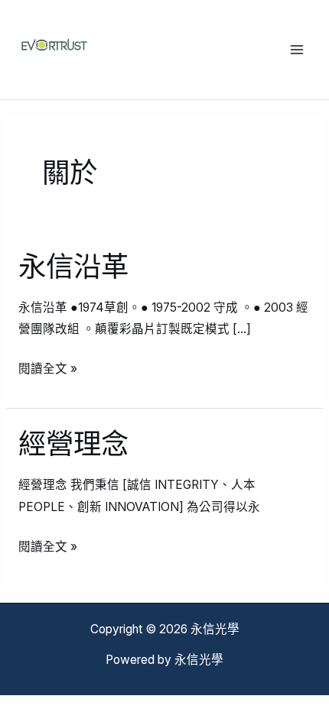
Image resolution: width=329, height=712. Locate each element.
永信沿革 (73, 266)
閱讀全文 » (47, 367)
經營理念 (73, 443)
